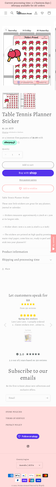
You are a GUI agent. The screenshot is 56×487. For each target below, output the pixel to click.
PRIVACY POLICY (14, 425)
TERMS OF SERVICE (15, 418)
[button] (6, 13)
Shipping (5, 132)
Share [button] (7, 269)
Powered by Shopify (37, 485)
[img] (28, 304)
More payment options (28, 180)
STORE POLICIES (14, 412)
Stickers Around (23, 485)
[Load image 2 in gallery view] (28, 101)
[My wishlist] (42, 13)
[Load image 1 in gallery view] (11, 101)
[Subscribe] (47, 398)
